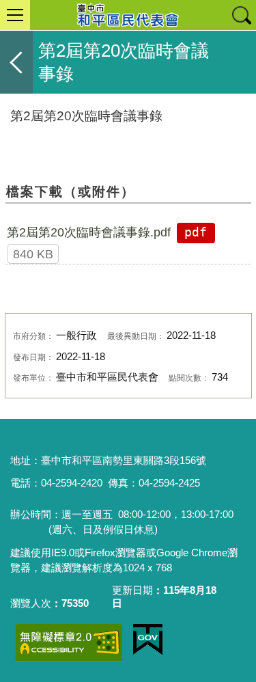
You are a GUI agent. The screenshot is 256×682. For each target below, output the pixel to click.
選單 (15, 15)
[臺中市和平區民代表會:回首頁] (128, 15)
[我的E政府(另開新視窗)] (147, 639)
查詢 (241, 15)
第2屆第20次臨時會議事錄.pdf (89, 232)
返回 (16, 62)
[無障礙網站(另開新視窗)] (69, 642)
